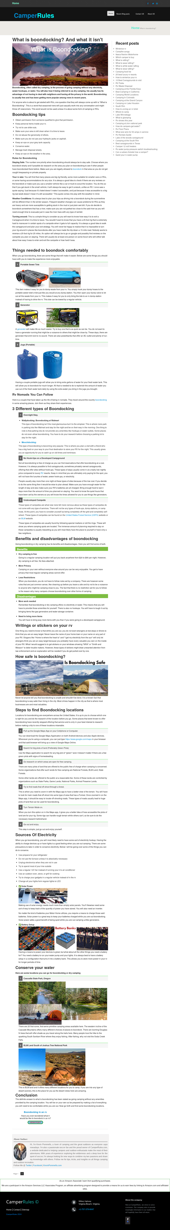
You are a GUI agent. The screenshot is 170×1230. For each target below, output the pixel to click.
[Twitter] (153, 3)
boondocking (101, 399)
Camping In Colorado (125, 97)
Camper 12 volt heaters (126, 146)
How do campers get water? (128, 126)
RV (42, 473)
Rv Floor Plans (122, 129)
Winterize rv (121, 48)
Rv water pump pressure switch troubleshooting (136, 149)
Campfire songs (123, 51)
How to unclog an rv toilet (127, 108)
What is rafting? (122, 60)
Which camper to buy (125, 57)
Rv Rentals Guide (123, 134)
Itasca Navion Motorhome (127, 54)
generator (21, 329)
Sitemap (25, 1210)
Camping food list (123, 71)
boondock (77, 169)
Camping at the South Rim (127, 140)
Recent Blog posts (123, 14)
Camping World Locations (127, 94)
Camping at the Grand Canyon (129, 100)
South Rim (120, 106)
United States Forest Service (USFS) (82, 515)
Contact (16, 1210)
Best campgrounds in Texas (128, 143)
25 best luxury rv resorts (126, 74)
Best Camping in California (127, 91)
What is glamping (123, 117)
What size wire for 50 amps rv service (132, 131)
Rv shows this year (124, 120)
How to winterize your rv (126, 77)
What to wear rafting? (125, 63)
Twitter (29, 1165)
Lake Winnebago (123, 114)
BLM (23, 518)
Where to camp (122, 111)
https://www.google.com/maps (78, 739)
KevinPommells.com (52, 1165)
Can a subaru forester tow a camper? (132, 152)
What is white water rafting (127, 65)
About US (151, 14)
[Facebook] (148, 3)
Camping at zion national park (129, 123)
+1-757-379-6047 (86, 1209)
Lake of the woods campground (129, 137)
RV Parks (120, 83)
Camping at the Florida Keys (128, 88)
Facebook (37, 1165)
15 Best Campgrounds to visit (129, 80)
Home (15, 3)
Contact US (140, 14)
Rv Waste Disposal (124, 86)
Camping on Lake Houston (127, 103)
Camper (34, 15)
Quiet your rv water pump (127, 154)
